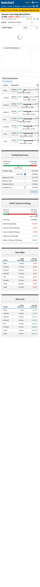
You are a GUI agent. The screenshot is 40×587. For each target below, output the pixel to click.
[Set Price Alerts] (31, 19)
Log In (27, 2)
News (24, 6)
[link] (37, 19)
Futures (10, 6)
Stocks (3, 6)
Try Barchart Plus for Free (29, 10)
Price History (7, 81)
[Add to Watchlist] (34, 19)
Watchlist (17, 6)
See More (34, 192)
